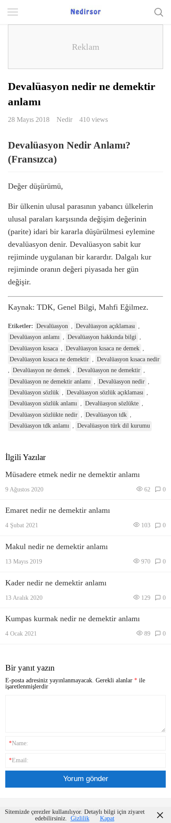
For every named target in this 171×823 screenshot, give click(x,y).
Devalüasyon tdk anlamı (39, 425)
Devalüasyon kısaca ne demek (102, 348)
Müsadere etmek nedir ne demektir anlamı (72, 474)
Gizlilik (80, 818)
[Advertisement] (85, 47)
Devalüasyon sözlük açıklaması (105, 392)
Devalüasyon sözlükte (112, 403)
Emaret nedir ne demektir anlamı (57, 510)
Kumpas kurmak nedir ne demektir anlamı (72, 618)
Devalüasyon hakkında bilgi (102, 337)
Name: (18, 743)
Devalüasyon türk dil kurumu (113, 425)
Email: (18, 760)
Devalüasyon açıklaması (105, 326)
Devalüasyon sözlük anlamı (43, 403)
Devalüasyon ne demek (41, 370)
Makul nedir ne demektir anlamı (56, 546)
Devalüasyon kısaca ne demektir (49, 359)
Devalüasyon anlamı (35, 337)
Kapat (107, 818)
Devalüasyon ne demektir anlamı (50, 381)
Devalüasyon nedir (122, 381)
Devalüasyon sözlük (34, 392)
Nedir (64, 119)
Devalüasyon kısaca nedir (128, 359)
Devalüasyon (52, 326)
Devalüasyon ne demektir (109, 370)
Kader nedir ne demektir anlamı (56, 582)
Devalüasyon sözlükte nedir (44, 415)
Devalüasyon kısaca (34, 348)
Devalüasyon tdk (106, 415)
